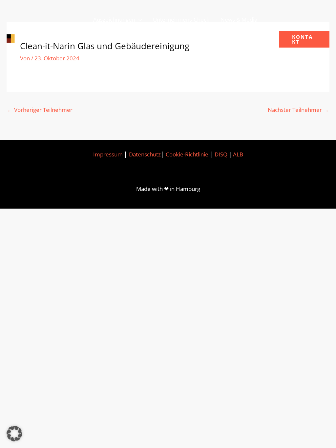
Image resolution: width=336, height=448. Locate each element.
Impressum (108, 154)
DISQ (221, 154)
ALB (238, 154)
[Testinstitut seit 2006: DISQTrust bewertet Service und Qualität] (41, 39)
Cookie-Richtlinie (187, 154)
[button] (138, 19)
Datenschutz (145, 154)
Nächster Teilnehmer (298, 109)
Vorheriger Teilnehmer (40, 109)
